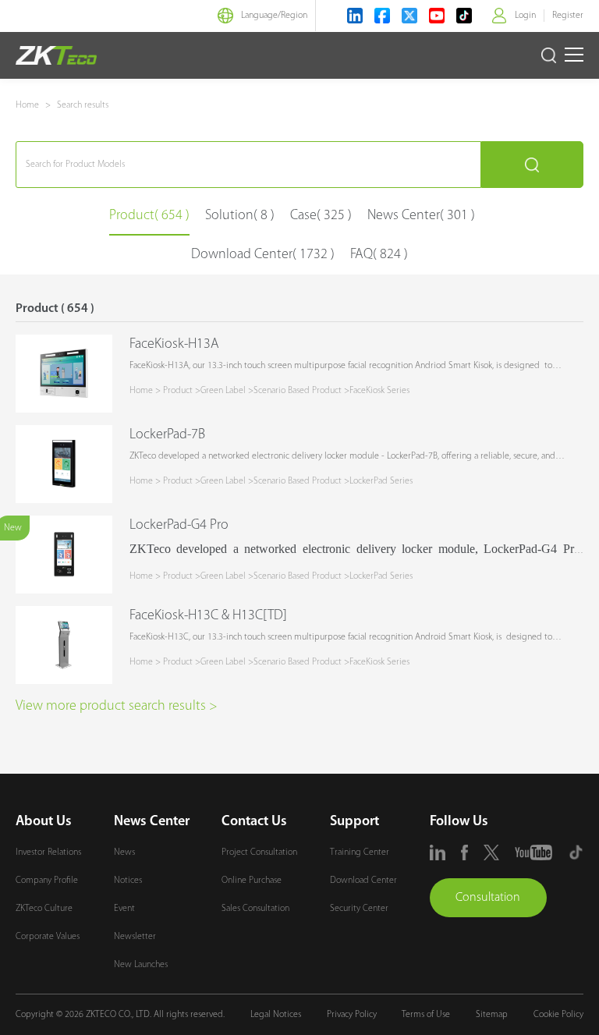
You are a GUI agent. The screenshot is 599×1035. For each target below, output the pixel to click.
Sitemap (492, 1014)
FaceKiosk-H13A (174, 345)
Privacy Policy (352, 1014)
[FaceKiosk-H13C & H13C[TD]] (64, 645)
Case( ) (321, 216)
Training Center (359, 852)
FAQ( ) (379, 255)
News (124, 852)
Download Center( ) (263, 255)
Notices (128, 880)
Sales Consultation (255, 908)
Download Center (363, 880)
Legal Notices (275, 1014)
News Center (152, 822)
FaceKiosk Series (379, 390)
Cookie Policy (558, 1014)
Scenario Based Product (297, 390)
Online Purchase (252, 880)
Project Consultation (259, 852)
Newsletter (135, 936)
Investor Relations (48, 852)
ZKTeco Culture (44, 908)
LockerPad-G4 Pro (179, 526)
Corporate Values (48, 936)
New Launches (141, 964)
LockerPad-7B (167, 435)
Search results (82, 105)
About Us (44, 822)
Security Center (359, 908)
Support (354, 822)
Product (178, 390)
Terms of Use (426, 1014)
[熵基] (56, 55)
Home (27, 105)
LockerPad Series (381, 481)
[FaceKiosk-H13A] (64, 374)
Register (567, 15)
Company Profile (47, 880)
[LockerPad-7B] (64, 464)
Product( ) (149, 216)
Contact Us (254, 822)
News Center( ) (421, 216)
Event (124, 908)
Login (525, 15)
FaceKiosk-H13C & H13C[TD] (208, 616)
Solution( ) (240, 216)
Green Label (223, 390)
